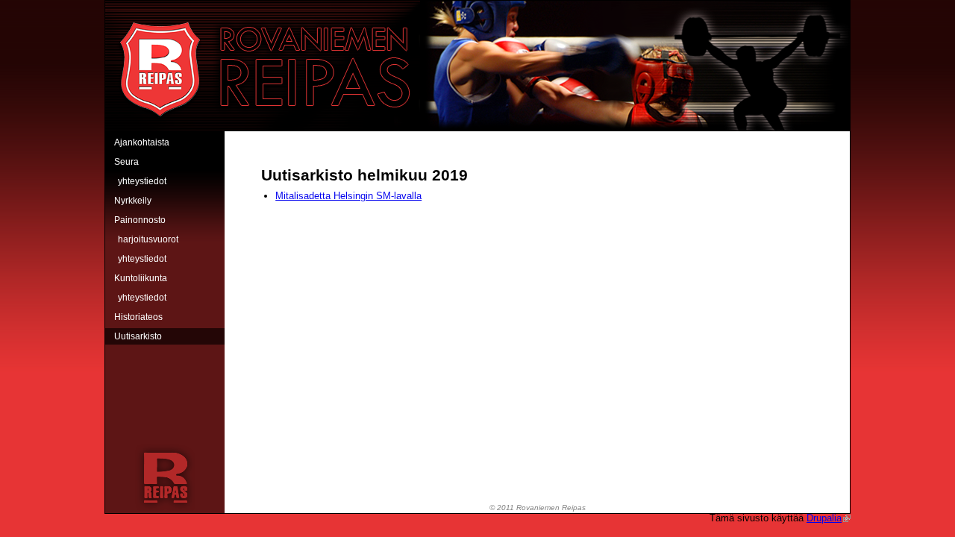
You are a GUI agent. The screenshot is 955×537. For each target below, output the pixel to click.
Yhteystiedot (142, 181)
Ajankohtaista (141, 142)
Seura (126, 161)
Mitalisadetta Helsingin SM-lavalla (348, 195)
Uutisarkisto (138, 336)
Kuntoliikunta (140, 278)
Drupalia (824, 518)
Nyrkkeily (132, 200)
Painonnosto (140, 220)
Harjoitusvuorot (148, 239)
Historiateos (138, 317)
